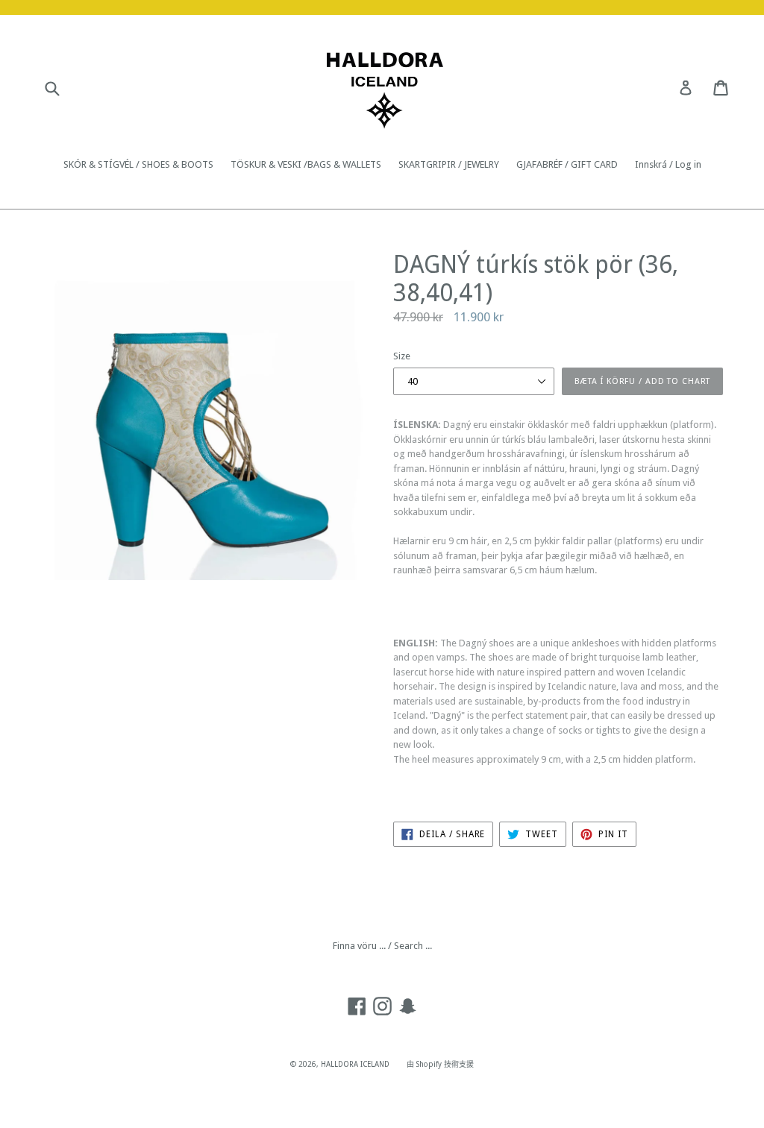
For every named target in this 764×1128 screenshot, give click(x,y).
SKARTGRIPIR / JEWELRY (448, 164)
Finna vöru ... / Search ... (382, 945)
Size (401, 356)
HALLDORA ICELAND (355, 1064)
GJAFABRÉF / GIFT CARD (567, 164)
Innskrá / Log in (668, 164)
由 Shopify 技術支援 (440, 1064)
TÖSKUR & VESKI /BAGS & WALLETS (306, 164)
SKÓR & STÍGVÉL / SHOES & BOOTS (138, 164)
